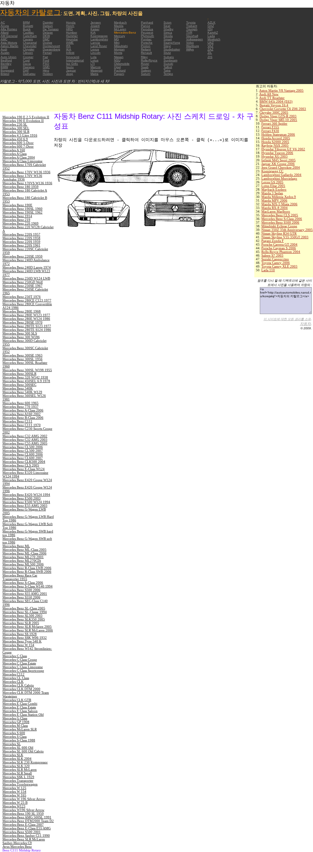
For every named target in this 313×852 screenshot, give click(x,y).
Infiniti (70, 52)
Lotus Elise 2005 (273, 186)
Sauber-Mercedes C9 (17, 843)
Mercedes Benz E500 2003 (21, 498)
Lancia (95, 42)
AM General (9, 36)
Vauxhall (192, 36)
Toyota (191, 22)
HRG (69, 29)
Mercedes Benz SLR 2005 (20, 623)
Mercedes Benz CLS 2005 (279, 215)
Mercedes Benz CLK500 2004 (23, 461)
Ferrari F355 (270, 127)
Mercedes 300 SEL (15, 128)
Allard (5, 32)
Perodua (147, 29)
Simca (168, 32)
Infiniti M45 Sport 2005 (278, 160)
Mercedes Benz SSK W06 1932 (24, 637)
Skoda (168, 36)
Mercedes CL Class (15, 678)
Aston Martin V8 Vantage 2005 (281, 90)
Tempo (168, 73)
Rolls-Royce (149, 60)
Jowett (95, 25)
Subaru (169, 57)
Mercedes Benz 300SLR (19, 373)
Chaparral (30, 42)
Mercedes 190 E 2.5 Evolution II (25, 117)
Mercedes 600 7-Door (18, 146)
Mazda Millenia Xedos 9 (278, 197)
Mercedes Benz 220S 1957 (21, 234)
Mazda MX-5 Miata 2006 (279, 204)
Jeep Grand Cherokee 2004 (280, 167)
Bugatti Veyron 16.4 (274, 105)
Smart (168, 39)
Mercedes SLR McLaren (19, 769)
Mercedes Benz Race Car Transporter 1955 (19, 577)
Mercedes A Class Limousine (22, 161)
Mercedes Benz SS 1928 (19, 634)
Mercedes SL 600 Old (17, 747)
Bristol (5, 73)
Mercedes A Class (14, 153)
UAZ (211, 42)
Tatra (167, 70)
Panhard (147, 22)
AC (3, 22)
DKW (46, 36)
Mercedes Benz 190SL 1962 (22, 212)
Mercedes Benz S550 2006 (21, 597)
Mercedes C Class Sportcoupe (23, 670)
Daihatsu (29, 73)
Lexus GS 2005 (272, 182)
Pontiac (146, 39)
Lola (93, 57)
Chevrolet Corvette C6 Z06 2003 (283, 109)
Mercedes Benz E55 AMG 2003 (24, 505)
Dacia (27, 63)
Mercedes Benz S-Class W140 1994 (27, 586)
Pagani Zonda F (272, 241)
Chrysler (28, 49)
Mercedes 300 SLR (15, 131)
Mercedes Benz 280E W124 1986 (26, 318)
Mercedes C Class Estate (19, 663)
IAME (70, 42)
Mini (117, 42)
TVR (189, 32)
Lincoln (95, 52)
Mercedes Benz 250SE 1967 (22, 285)
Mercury (119, 36)
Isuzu (70, 67)
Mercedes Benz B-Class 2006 (22, 417)
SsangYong (172, 42)
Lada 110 (268, 270)
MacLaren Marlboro (275, 211)
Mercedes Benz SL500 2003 (22, 615)
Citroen (28, 52)
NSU (117, 60)
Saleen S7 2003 (272, 255)
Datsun (48, 25)
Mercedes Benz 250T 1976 (21, 296)
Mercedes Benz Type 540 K (22, 641)
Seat (167, 25)
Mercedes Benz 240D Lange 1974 (26, 267)
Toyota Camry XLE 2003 (279, 266)
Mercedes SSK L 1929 (18, 777)
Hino (46, 70)
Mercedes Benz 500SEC (19, 384)
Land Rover (98, 46)
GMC (46, 67)
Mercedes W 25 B (15, 802)
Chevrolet (29, 46)
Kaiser (94, 29)
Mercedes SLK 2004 (16, 758)
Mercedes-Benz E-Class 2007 (23, 824)
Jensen (95, 22)
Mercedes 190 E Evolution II (23, 120)
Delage (48, 32)
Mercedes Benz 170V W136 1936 (26, 172)
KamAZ (213, 32)
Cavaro (28, 39)
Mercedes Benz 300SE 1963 (22, 355)
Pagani (119, 73)
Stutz (167, 52)
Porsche (147, 42)
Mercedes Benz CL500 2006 (22, 447)
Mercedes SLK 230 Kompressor (25, 762)
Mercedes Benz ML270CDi (21, 560)
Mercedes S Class (14, 736)
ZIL (210, 52)
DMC (46, 39)
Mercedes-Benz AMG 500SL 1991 (26, 817)
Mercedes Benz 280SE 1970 (22, 322)
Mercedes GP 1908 (15, 722)
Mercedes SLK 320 (16, 766)
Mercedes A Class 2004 (18, 157)
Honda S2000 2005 (275, 142)
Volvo (190, 42)
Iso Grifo (72, 63)
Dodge (47, 42)
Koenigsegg (99, 36)
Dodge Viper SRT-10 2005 (278, 120)
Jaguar (71, 70)
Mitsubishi (121, 46)
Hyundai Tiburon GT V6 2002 (283, 149)
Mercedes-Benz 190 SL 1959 (23, 813)
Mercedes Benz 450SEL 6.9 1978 (26, 381)
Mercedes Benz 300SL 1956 (22, 359)
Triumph (191, 29)
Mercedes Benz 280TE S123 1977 (26, 326)
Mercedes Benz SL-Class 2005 (23, 608)
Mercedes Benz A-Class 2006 (22, 410)
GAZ (211, 25)
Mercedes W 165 (14, 795)
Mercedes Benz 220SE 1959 (22, 256)
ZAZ (210, 49)
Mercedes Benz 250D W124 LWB (26, 278)
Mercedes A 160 (13, 150)
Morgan (119, 49)
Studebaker (172, 49)
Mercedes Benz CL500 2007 (22, 450)
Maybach (120, 22)
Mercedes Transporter (17, 780)
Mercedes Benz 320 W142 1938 (25, 377)
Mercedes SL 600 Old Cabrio (23, 751)
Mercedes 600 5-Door (18, 142)
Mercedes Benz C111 (17, 421)
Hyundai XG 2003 (274, 156)
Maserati (96, 70)
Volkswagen (194, 39)
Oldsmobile (122, 63)
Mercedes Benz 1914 (17, 216)
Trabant (191, 25)
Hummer (72, 36)
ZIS (210, 57)
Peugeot (147, 32)
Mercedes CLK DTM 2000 (21, 689)
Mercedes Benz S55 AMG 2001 (24, 593)
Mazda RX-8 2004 (274, 208)
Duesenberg (51, 49)
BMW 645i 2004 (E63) (276, 101)
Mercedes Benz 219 (16, 219)
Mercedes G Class (14, 718)
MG (116, 39)
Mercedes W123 (13, 806)
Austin (5, 52)
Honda (70, 22)
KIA (93, 32)
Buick (27, 29)
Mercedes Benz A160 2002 (21, 414)
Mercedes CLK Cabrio (18, 685)
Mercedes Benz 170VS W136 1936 (27, 183)
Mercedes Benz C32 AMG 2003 (24, 439)
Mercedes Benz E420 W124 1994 (26, 494)
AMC (4, 39)
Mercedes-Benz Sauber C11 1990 (26, 835)
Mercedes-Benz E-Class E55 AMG (26, 828)
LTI (92, 63)
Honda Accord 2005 (275, 138)
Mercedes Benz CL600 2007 (22, 458)
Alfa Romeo (9, 29)
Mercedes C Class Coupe (19, 659)
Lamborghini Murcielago (279, 178)
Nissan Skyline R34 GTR (278, 233)
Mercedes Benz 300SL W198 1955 (27, 370)
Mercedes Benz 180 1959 (20, 186)
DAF (26, 70)
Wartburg (192, 46)
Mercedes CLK (13, 681)
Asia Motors (9, 42)
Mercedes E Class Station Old (23, 714)
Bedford (6, 60)
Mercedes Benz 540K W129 (22, 392)
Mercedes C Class (14, 656)
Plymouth (147, 36)
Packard (120, 70)
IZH (210, 29)
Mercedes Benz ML (16, 546)
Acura (5, 25)
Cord (26, 60)
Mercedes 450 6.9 (15, 139)
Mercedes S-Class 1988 (18, 740)
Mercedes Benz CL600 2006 (22, 454)
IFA (68, 46)
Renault (146, 52)
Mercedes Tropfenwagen (20, 784)
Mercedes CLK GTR (16, 700)
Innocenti (72, 57)
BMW (4, 67)
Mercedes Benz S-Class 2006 (281, 219)
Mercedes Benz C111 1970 (21, 425)
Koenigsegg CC (272, 171)
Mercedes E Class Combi (19, 703)
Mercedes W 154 (14, 791)
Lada (211, 36)
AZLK (211, 22)
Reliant (146, 49)
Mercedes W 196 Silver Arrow (23, 799)
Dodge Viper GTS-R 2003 (278, 116)
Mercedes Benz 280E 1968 (21, 311)
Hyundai (72, 39)
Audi (4, 49)
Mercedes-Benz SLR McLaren (23, 839)
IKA (68, 49)
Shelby (168, 29)
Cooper (28, 57)
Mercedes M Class (15, 725)
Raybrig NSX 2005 (275, 145)
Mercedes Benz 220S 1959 (21, 241)
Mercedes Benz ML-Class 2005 (24, 549)
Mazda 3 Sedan (272, 193)
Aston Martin (9, 46)
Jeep (69, 73)
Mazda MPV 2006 (274, 200)
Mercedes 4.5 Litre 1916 (19, 135)
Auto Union (9, 57)
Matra (94, 73)
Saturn (145, 73)
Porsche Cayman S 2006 (278, 248)
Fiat (45, 57)
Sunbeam (170, 60)
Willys (190, 49)
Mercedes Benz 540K (17, 388)
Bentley (6, 63)
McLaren (120, 29)
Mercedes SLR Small (17, 773)
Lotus (94, 60)
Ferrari (47, 52)
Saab (145, 67)
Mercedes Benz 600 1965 (20, 403)
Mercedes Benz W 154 (18, 645)
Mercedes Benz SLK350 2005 (23, 619)
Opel (117, 67)
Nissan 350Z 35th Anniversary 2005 (287, 230)
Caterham (30, 36)
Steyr (167, 46)
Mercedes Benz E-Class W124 (23, 469)
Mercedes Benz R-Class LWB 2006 (26, 568)
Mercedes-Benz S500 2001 (21, 832)
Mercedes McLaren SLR (19, 729)
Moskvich (214, 39)
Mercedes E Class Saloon (20, 711)
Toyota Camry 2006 (275, 263)
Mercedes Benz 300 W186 (21, 337)
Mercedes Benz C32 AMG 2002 (24, 436)
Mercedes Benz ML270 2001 (23, 557)
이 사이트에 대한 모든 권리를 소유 (287, 319)
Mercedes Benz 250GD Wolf (22, 282)
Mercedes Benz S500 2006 (280, 222)
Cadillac (28, 32)
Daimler (48, 22)
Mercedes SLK (12, 755)
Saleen (146, 70)
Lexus (94, 49)
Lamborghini (99, 39)
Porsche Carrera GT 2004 (279, 244)
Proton (145, 46)
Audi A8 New (268, 94)
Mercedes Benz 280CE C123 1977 (26, 300)
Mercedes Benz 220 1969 (20, 223)
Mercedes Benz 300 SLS (19, 333)
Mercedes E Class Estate (19, 707)
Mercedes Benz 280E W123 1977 (26, 315)
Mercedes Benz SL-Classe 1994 (24, 612)
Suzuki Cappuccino (275, 259)
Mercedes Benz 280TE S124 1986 (26, 329)
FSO (46, 63)
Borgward (7, 70)
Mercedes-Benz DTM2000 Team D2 (28, 821)
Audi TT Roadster (272, 98)
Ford (46, 60)
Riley (144, 57)
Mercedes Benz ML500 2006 (23, 564)
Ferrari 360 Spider (274, 123)
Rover (145, 63)
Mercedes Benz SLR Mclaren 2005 (27, 626)
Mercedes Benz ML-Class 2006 (24, 553)
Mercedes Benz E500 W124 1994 (26, 502)
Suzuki (168, 63)
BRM (26, 22)
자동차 (305, 324)
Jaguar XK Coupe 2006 (278, 164)
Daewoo (29, 67)
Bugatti (28, 25)
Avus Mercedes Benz (17, 846)
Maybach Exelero (273, 189)
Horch (70, 25)
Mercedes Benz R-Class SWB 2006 (26, 571)
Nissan (118, 57)
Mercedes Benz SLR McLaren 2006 (27, 630)
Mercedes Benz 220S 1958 (21, 238)
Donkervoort (51, 46)
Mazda (118, 25)
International (75, 60)
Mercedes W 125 (14, 788)
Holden (48, 73)
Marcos (95, 67)
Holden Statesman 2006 (278, 134)
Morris (118, 52)
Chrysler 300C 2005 (274, 112)
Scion (167, 22)
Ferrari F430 (270, 131)
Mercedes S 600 (13, 733)
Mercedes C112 (13, 674)
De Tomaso (51, 29)
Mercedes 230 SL (14, 124)
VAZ (210, 46)
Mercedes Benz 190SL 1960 (22, 208)
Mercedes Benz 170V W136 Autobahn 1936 (22, 177)
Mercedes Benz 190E (17, 205)
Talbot (168, 67)
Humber (71, 32)
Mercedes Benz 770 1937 (20, 406)
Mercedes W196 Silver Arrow (23, 810)
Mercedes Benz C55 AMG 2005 (24, 443)
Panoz (145, 25)
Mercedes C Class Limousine (22, 667)
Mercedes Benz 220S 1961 (21, 245)
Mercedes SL (11, 744)
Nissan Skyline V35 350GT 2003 (284, 237)
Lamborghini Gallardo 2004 (281, 175)
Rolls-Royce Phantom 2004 (280, 252)
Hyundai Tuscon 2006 (277, 153)
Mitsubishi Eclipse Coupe (279, 226)
